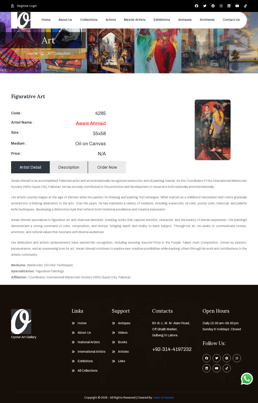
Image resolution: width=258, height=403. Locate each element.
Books (122, 342)
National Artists (89, 342)
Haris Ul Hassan (163, 397)
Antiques (185, 19)
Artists (111, 19)
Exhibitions (162, 19)
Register (22, 5)
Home (46, 19)
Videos (123, 332)
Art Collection (59, 54)
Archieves (207, 19)
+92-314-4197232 (171, 349)
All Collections (88, 370)
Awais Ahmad (91, 123)
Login (33, 5)
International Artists (91, 351)
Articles (123, 351)
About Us (65, 19)
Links (121, 361)
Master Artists (135, 19)
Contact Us (231, 19)
